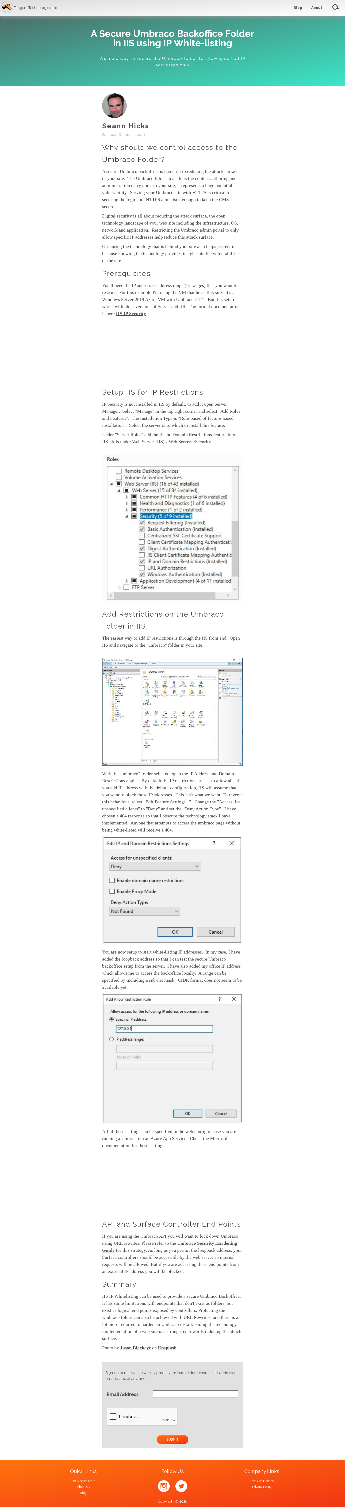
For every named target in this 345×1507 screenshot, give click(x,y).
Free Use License (262, 1481)
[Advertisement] (274, 208)
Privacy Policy (262, 1486)
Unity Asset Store (83, 1481)
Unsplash (167, 1347)
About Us (83, 1486)
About (316, 8)
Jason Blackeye (135, 1347)
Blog (298, 8)
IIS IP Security (131, 313)
